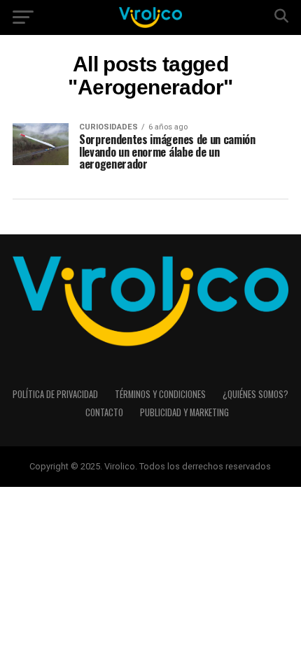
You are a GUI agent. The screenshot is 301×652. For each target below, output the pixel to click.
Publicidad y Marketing (184, 412)
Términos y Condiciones (160, 394)
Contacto (104, 412)
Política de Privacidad (55, 394)
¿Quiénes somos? (255, 394)
